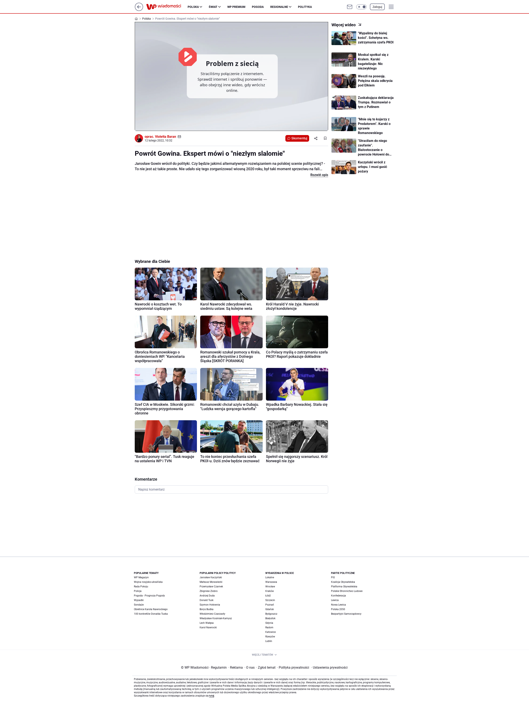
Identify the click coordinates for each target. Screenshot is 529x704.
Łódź (268, 595)
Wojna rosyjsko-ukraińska (148, 582)
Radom (269, 627)
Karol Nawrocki (208, 627)
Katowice (270, 632)
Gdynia (269, 622)
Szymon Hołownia (210, 604)
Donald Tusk (206, 600)
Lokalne (269, 577)
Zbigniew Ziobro (209, 591)
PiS (333, 577)
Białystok (270, 618)
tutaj (211, 695)
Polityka (305, 6)
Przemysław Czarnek (211, 586)
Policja (138, 591)
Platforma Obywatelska (344, 586)
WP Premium (236, 6)
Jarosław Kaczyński (211, 577)
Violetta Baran (165, 137)
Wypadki (139, 600)
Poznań (269, 604)
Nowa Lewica (338, 604)
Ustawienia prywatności (329, 667)
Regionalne (279, 6)
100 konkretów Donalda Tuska (151, 613)
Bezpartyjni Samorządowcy (346, 613)
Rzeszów (270, 636)
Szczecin (270, 600)
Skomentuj (299, 138)
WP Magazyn (141, 577)
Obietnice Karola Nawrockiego (151, 609)
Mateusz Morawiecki (211, 582)
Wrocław (270, 586)
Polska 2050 (338, 609)
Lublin (268, 641)
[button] (361, 6)
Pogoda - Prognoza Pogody (149, 595)
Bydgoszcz (271, 613)
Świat (213, 6)
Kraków (269, 591)
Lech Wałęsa (207, 622)
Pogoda (258, 6)
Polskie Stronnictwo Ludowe (346, 591)
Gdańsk (269, 609)
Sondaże (139, 604)
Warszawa (271, 582)
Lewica (335, 600)
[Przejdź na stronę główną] (139, 10)
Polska (193, 6)
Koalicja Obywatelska (343, 582)
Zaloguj (377, 6)
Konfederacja (338, 595)
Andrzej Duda (207, 595)
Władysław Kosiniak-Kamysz (216, 618)
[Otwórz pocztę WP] (349, 7)
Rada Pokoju (141, 586)
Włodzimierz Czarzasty (212, 613)
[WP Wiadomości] (167, 7)
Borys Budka (206, 609)
